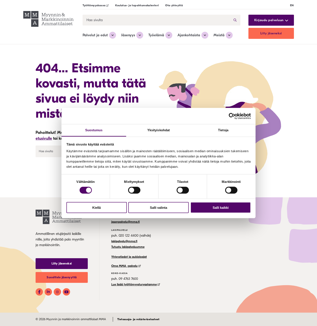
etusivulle (44, 138)
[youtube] (66, 291)
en (292, 5)
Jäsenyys (128, 35)
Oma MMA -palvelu (124, 266)
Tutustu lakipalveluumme (127, 247)
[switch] (134, 190)
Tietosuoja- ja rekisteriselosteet (138, 319)
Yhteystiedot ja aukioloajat (129, 257)
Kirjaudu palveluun (269, 20)
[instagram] (57, 291)
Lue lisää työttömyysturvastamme (134, 284)
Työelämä (156, 35)
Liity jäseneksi (271, 33)
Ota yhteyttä (174, 5)
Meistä (218, 35)
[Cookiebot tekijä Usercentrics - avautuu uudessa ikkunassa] (232, 116)
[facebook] (39, 291)
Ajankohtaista (188, 35)
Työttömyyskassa (94, 5)
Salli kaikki (221, 207)
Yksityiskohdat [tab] (158, 130)
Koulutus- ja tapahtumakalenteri (137, 5)
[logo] (48, 19)
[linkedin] (48, 291)
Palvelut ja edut (95, 35)
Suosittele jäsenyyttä (62, 277)
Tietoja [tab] (223, 130)
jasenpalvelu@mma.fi (125, 222)
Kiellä (96, 207)
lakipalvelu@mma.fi (124, 241)
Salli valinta (158, 207)
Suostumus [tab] (94, 130)
